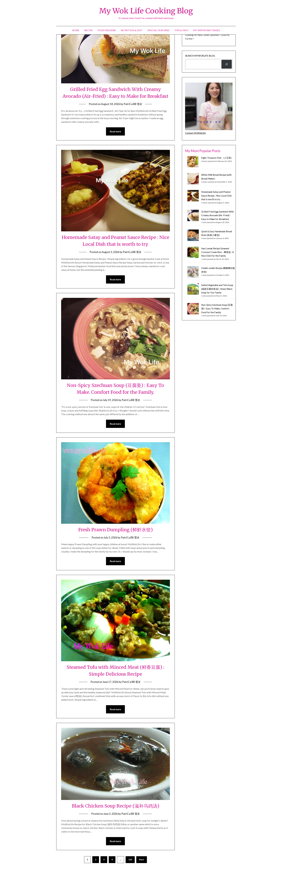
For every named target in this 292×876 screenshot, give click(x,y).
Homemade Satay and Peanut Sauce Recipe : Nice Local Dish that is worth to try (216, 195)
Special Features (159, 30)
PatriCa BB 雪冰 (133, 104)
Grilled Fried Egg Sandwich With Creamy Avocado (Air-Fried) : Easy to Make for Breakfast (217, 215)
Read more (115, 131)
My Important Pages (206, 30)
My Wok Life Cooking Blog (146, 10)
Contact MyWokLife (195, 133)
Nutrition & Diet (132, 30)
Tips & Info (181, 30)
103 (130, 859)
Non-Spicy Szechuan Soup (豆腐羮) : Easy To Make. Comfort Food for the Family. (217, 308)
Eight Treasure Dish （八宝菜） (217, 157)
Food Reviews (107, 30)
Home (75, 30)
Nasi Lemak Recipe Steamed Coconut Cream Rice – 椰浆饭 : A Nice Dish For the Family (217, 252)
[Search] (226, 64)
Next (141, 859)
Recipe (88, 30)
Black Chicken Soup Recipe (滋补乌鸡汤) (115, 806)
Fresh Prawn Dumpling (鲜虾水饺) (115, 530)
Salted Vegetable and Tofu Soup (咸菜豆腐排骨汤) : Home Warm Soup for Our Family (217, 289)
